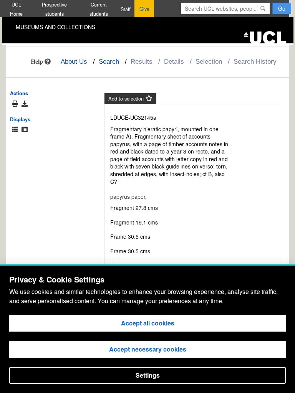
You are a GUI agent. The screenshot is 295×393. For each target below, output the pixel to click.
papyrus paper (127, 196)
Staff (126, 9)
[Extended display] (15, 129)
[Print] (15, 103)
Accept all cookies (147, 323)
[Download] (25, 104)
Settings (148, 375)
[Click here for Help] (40, 61)
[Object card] (25, 129)
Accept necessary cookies (147, 349)
